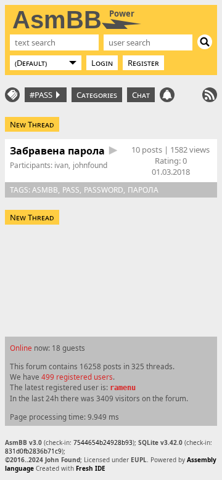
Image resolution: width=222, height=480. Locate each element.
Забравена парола (57, 151)
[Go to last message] (113, 150)
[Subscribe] (209, 94)
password (103, 190)
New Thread (32, 124)
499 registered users (77, 377)
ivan (61, 165)
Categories (96, 94)
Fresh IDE (90, 468)
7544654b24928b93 (103, 442)
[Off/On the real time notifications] (167, 94)
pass (71, 190)
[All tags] (12, 94)
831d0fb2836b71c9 (33, 451)
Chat (141, 94)
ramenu (123, 387)
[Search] (204, 41)
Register (143, 62)
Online (21, 348)
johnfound (90, 165)
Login (102, 62)
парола (143, 190)
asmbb (45, 190)
